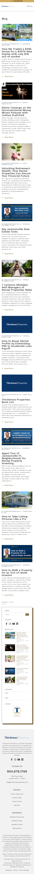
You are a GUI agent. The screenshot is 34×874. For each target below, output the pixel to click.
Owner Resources (17, 794)
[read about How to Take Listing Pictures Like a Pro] (17, 500)
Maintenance (17, 828)
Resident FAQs (17, 821)
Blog (5, 18)
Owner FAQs (17, 797)
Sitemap (8, 870)
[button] (6, 623)
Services (17, 805)
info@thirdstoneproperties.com (17, 782)
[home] (8, 6)
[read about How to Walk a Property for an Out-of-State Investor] (17, 553)
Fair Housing (24, 870)
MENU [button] (30, 6)
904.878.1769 (18, 1)
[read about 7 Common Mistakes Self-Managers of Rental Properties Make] (17, 268)
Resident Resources (17, 817)
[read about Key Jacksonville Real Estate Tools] (17, 212)
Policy (16, 870)
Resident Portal (17, 824)
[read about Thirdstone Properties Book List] (17, 383)
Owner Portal (17, 801)
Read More (9, 76)
